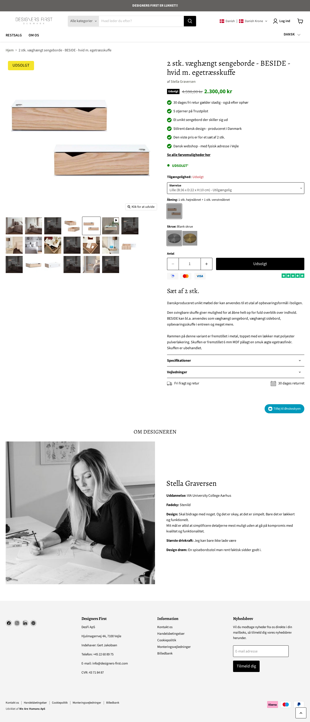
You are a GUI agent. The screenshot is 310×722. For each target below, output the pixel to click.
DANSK (289, 34)
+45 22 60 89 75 (103, 654)
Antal (170, 254)
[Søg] (190, 21)
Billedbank (164, 653)
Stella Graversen (183, 81)
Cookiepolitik (166, 640)
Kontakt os (164, 627)
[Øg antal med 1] (206, 264)
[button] (243, 21)
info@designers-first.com (110, 663)
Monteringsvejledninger (174, 646)
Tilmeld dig (246, 666)
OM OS (34, 35)
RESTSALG (14, 35)
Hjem (10, 50)
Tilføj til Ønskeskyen (287, 408)
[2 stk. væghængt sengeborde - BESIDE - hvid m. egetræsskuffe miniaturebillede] (14, 226)
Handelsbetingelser (171, 633)
